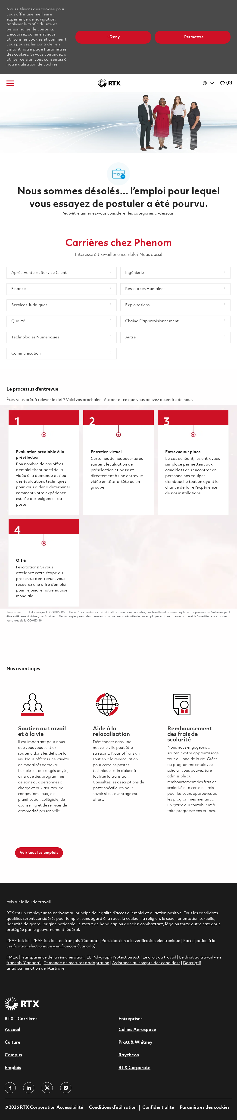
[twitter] (47, 1087)
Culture (12, 1042)
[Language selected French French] (209, 83)
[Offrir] (44, 562)
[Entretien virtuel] (118, 462)
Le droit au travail (160, 957)
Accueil (12, 1029)
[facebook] (10, 1087)
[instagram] (65, 1087)
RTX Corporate (134, 1068)
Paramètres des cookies (205, 1107)
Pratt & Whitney (135, 1042)
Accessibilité (69, 1107)
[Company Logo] (109, 83)
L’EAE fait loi (18, 941)
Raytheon (128, 1055)
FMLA (12, 957)
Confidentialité (158, 1107)
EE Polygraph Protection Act (113, 957)
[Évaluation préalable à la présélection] (44, 462)
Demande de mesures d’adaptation (76, 963)
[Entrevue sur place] (193, 462)
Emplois (13, 1068)
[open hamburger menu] (10, 83)
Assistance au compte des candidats (146, 963)
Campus (13, 1055)
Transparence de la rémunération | (54, 957)
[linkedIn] (28, 1087)
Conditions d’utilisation (113, 1107)
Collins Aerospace (137, 1029)
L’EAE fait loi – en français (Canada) (65, 941)
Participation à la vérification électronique (141, 941)
